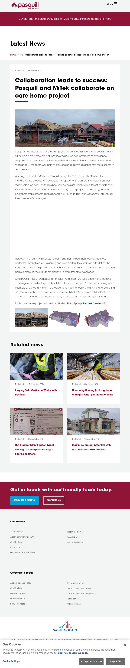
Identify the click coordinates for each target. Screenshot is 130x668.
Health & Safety (74, 532)
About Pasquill (16, 532)
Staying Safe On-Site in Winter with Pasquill (36, 392)
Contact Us (15, 548)
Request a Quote (24, 500)
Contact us (54, 500)
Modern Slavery (17, 599)
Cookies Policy (16, 588)
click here (105, 19)
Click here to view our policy (73, 653)
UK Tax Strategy (74, 604)
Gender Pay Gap (18, 594)
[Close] (124, 644)
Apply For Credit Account (22, 537)
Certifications (16, 542)
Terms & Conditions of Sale (79, 588)
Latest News (72, 537)
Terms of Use (73, 599)
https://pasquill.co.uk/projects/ (85, 304)
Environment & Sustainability (22, 553)
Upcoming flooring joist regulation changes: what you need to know (92, 392)
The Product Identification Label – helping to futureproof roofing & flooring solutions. (35, 449)
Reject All (115, 662)
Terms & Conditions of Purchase (81, 594)
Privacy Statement (75, 583)
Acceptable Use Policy (20, 583)
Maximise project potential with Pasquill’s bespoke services (91, 447)
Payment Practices (18, 604)
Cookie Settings (11, 661)
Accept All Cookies (91, 662)
